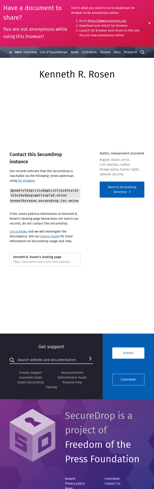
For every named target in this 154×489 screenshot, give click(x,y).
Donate (105, 52)
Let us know (18, 231)
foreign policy (109, 169)
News (74, 52)
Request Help (72, 382)
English (105, 159)
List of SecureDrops (54, 52)
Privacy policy (75, 483)
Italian (115, 159)
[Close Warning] (149, 23)
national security (111, 174)
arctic (126, 159)
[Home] (16, 52)
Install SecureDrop (30, 382)
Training (51, 387)
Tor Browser (26, 180)
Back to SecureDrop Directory (122, 190)
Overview (30, 52)
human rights (129, 169)
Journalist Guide (30, 377)
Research (130, 52)
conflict (124, 164)
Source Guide (50, 236)
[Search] (90, 360)
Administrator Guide (72, 377)
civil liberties (109, 164)
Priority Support (30, 372)
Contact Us (112, 483)
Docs (117, 52)
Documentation (72, 372)
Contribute (89, 52)
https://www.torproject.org (107, 20)
